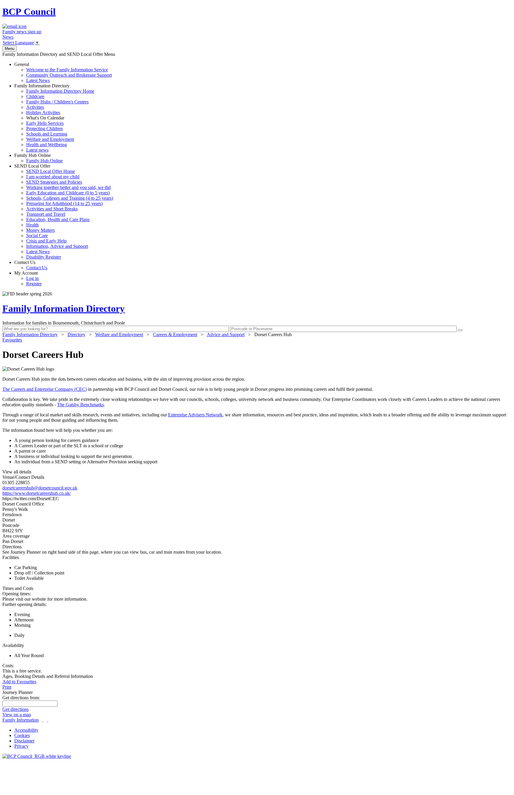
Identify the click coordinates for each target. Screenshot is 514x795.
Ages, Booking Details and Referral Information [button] (47, 676)
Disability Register (43, 256)
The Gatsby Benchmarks (80, 404)
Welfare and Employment (50, 139)
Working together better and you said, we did (68, 187)
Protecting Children (44, 128)
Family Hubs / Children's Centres (57, 101)
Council (29, 11)
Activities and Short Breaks (52, 208)
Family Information (20, 719)
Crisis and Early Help (46, 240)
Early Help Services (45, 123)
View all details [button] (16, 471)
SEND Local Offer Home (50, 171)
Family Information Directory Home (60, 91)
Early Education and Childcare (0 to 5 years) (68, 192)
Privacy (21, 746)
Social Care (37, 235)
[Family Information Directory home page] (36, 756)
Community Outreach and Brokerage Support (69, 75)
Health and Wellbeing (46, 144)
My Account (28, 278)
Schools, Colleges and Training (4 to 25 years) (69, 198)
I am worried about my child (52, 176)
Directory (76, 334)
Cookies (22, 735)
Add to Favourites (19, 681)
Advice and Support (226, 334)
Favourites (12, 339)
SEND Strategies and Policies (54, 182)
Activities (35, 107)
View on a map (16, 714)
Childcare (35, 96)
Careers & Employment (175, 334)
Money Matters (40, 230)
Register (34, 283)
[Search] (460, 330)
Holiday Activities (43, 112)
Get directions (15, 709)
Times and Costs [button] (17, 588)
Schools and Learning (46, 133)
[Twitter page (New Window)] (42, 719)
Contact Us (30, 265)
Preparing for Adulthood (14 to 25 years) (64, 203)
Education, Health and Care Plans (58, 219)
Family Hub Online (38, 158)
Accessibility (26, 730)
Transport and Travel (45, 214)
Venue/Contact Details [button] (23, 477)
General (63, 72)
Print (6, 686)
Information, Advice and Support (57, 246)
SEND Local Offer (63, 211)
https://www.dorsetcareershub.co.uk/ (36, 493)
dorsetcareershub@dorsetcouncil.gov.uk (39, 487)
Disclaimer (24, 740)
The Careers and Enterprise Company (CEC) (44, 389)
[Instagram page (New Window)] (47, 719)
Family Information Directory (54, 117)
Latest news (37, 149)
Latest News (38, 80)
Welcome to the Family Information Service (67, 69)
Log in (32, 278)
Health (32, 224)
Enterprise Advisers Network (195, 414)
